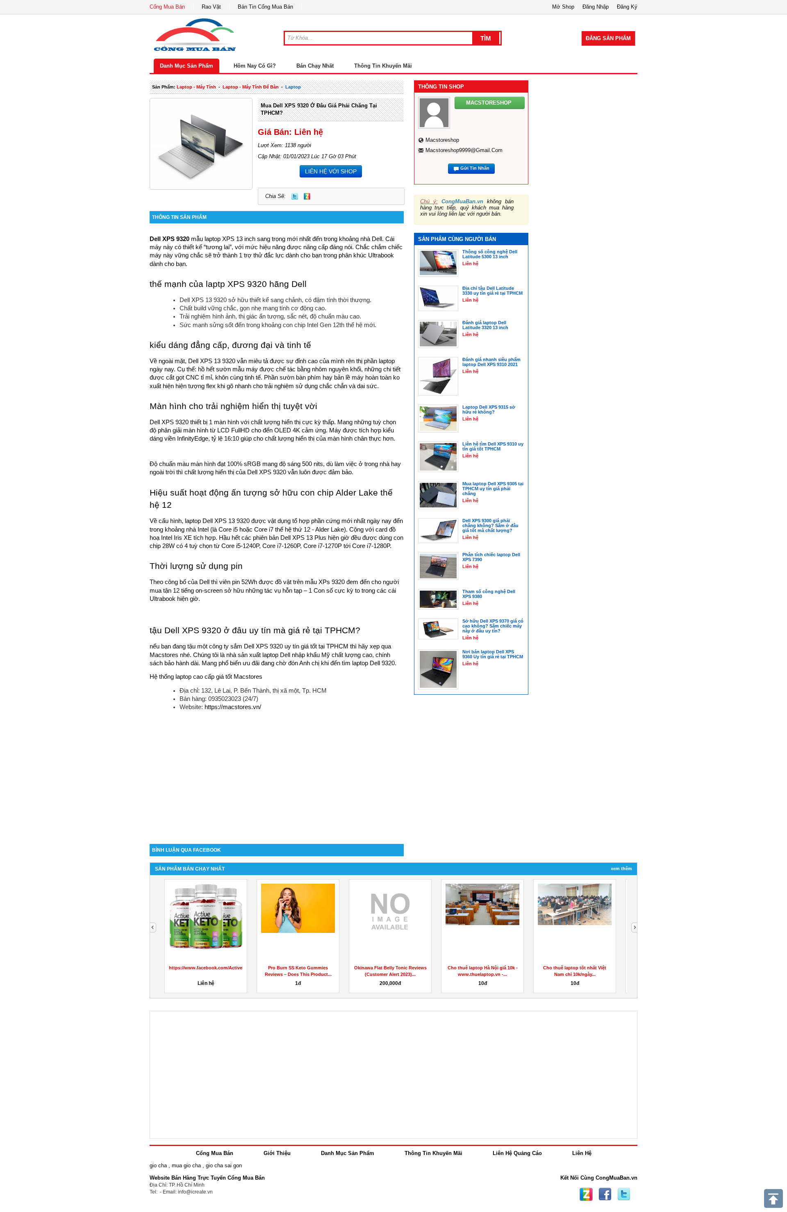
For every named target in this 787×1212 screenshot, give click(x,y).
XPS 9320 (272, 472)
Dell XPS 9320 (169, 239)
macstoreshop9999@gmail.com (464, 150)
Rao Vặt (211, 7)
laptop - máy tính (196, 86)
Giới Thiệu (277, 1153)
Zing (307, 196)
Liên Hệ (581, 1153)
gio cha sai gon (224, 1165)
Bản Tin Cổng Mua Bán (265, 7)
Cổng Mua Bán (167, 7)
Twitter (294, 196)
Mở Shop (563, 7)
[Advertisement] (277, 774)
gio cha (158, 1165)
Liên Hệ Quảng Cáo (517, 1153)
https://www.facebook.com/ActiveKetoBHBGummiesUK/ (230, 967)
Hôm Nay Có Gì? (255, 66)
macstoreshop (442, 140)
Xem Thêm (621, 868)
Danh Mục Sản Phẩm (186, 66)
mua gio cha (186, 1165)
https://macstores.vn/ (233, 707)
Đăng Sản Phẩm (608, 38)
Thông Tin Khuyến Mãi (383, 66)
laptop (293, 86)
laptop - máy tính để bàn (251, 86)
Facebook (605, 1194)
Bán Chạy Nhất (315, 66)
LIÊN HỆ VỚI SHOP (331, 171)
